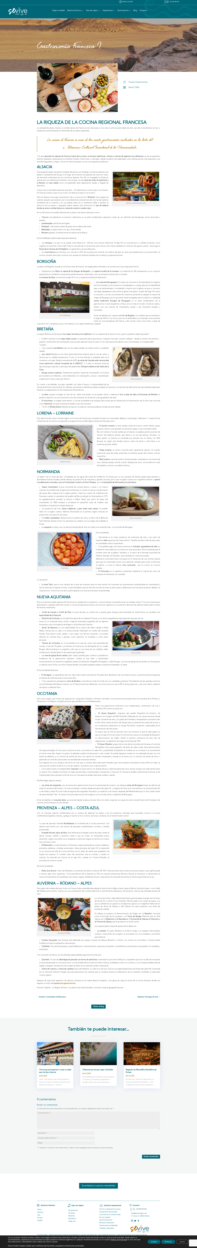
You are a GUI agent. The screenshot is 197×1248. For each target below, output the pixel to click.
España (39, 1220)
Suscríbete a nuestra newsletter (98, 1186)
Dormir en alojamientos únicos (110, 1209)
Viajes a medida (58, 10)
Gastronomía (141, 82)
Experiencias (108, 10)
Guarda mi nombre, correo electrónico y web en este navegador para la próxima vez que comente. (76, 1148)
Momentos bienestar (106, 1223)
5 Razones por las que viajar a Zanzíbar (97, 1070)
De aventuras (73, 1210)
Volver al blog (98, 1006)
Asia (38, 1215)
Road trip (71, 1216)
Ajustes (182, 1242)
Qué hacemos (123, 10)
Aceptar (154, 1242)
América (40, 1212)
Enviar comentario (151, 1156)
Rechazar (168, 1242)
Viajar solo (72, 1221)
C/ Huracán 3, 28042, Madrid (140, 1216)
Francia (132, 82)
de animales (108, 1212)
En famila (71, 1213)
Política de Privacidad (119, 1240)
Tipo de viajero (92, 10)
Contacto (143, 10)
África (39, 1209)
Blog (135, 10)
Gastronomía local (105, 1220)
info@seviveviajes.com (139, 1213)
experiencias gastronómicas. (64, 983)
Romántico (72, 1218)
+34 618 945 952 (174, 2)
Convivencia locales (110, 1214)
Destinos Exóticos (74, 10)
